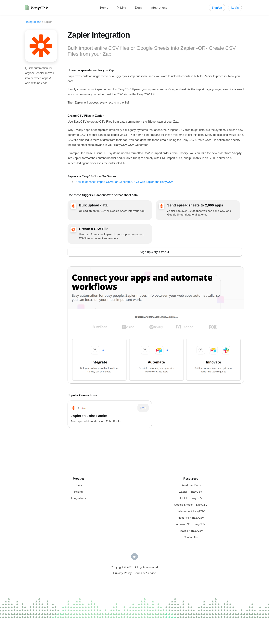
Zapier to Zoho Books (89, 416)
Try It (143, 407)
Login (235, 7)
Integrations (158, 7)
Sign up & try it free (153, 252)
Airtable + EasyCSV (191, 530)
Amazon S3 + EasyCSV (190, 524)
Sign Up (217, 7)
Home (104, 7)
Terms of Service (145, 573)
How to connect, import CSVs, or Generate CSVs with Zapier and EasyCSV (124, 181)
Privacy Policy (122, 573)
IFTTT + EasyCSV (190, 498)
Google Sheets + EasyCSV (190, 504)
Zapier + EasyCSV (190, 491)
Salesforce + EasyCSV (191, 511)
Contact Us (191, 537)
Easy (39, 7)
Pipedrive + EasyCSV (190, 517)
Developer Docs (191, 485)
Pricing (121, 7)
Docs (138, 7)
